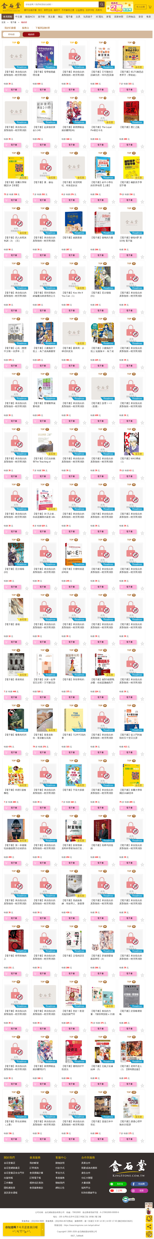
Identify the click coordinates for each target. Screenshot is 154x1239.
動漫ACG (30, 16)
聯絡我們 (60, 1182)
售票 (148, 16)
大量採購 (85, 1182)
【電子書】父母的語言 (73, 955)
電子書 (69, 16)
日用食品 (130, 16)
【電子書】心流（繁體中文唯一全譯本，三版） (15, 351)
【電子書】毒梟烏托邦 (15, 734)
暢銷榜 (24, 22)
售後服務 (60, 1177)
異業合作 (85, 1163)
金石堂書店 (9, 1163)
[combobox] (61, 4)
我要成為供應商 (89, 1168)
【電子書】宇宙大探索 (73, 790)
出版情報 (8, 1177)
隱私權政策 (9, 1187)
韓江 (40, 10)
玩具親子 (87, 16)
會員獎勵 (7, 16)
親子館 (41, 16)
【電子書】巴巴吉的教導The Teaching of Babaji (44, 461)
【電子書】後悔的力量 (102, 237)
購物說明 (60, 1163)
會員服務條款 (36, 1187)
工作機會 (8, 1182)
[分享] (149, 1226)
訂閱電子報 (35, 1177)
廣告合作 (85, 1173)
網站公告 (60, 1187)
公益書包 (80, 10)
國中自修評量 (30, 10)
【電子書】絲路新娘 (72, 237)
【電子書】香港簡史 (14, 679)
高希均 (99, 10)
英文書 (51, 16)
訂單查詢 (34, 1168)
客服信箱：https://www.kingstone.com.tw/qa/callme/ (77, 1225)
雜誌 (60, 16)
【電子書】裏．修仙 (43, 182)
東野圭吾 (48, 10)
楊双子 (57, 10)
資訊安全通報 (10, 1192)
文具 (78, 16)
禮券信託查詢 (36, 1182)
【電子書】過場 (12, 624)
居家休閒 (118, 16)
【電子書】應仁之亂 (129, 127)
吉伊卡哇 (90, 10)
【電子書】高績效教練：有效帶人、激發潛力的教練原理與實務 (73, 903)
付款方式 (60, 1168)
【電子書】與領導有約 (73, 679)
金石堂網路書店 (12, 1168)
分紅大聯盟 (87, 1177)
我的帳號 (34, 1163)
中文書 (18, 16)
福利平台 (85, 1187)
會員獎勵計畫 (36, 1173)
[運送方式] (149, 1234)
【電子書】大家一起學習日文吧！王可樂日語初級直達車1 (44, 682)
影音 (141, 16)
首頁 (3, 22)
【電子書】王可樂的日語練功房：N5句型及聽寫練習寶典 (102, 74)
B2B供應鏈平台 (89, 1192)
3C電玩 (99, 16)
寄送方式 (60, 1173)
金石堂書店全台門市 (14, 1173)
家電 (108, 16)
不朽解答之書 (68, 10)
